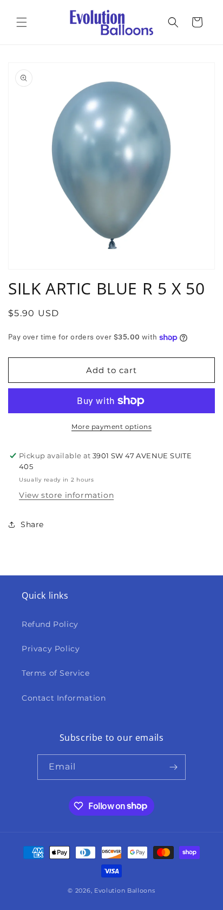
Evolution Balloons (124, 890)
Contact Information (64, 698)
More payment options (111, 426)
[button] (22, 22)
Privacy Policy (51, 648)
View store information (66, 495)
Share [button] (32, 524)
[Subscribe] (173, 767)
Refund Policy (50, 624)
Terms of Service (56, 673)
